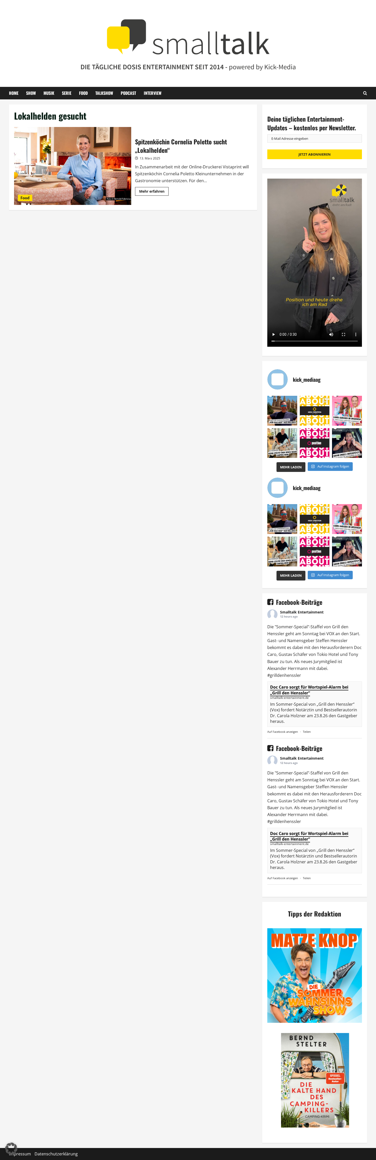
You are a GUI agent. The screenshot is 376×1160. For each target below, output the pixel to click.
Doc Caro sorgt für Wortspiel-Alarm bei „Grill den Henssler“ (309, 689)
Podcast (128, 93)
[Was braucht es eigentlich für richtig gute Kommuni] (315, 411)
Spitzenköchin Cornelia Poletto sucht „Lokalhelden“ (72, 166)
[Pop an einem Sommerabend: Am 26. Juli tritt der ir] (347, 443)
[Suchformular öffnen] (365, 93)
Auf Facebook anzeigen (282, 732)
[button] (11, 1149)
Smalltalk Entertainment (302, 612)
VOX (330, 633)
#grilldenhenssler (284, 675)
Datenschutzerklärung (56, 1154)
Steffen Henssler (332, 640)
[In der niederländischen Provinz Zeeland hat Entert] (282, 443)
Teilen (307, 732)
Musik (48, 93)
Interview (152, 93)
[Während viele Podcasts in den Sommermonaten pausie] (347, 411)
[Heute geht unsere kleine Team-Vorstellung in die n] (315, 443)
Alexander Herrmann (287, 668)
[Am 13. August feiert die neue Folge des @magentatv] (282, 411)
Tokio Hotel (328, 654)
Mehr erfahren (154, 192)
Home (13, 93)
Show (31, 93)
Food (83, 93)
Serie (66, 93)
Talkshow (104, 93)
